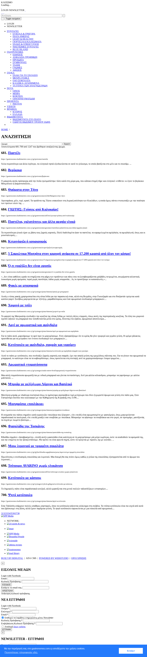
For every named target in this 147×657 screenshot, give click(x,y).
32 (4, 513)
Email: (4, 578)
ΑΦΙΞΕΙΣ (17, 70)
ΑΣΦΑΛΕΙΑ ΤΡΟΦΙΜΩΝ (25, 57)
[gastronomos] (14, 549)
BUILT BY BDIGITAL (12, 558)
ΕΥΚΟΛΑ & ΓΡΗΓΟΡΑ (24, 34)
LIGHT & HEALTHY (23, 39)
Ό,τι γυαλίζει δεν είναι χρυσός (29, 266)
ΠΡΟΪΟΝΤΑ (13, 101)
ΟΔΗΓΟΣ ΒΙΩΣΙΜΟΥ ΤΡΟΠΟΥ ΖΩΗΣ (31, 122)
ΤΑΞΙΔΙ (16, 65)
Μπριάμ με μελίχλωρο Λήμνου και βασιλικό (40, 384)
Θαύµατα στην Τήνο (23, 189)
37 (16, 513)
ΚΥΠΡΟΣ (17, 111)
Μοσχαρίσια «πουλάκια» (26, 404)
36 (14, 513)
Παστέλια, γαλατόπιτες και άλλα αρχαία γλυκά (41, 221)
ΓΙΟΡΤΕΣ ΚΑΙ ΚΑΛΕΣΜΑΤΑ (27, 41)
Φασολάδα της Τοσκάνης (26, 426)
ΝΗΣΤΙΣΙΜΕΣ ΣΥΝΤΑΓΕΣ (26, 47)
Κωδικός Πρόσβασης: (11, 581)
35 (11, 513)
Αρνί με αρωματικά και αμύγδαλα (32, 325)
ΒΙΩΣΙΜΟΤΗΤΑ (15, 117)
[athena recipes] (14, 545)
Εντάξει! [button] (131, 651)
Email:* (4, 614)
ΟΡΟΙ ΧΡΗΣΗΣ (78, 558)
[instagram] (2, 13)
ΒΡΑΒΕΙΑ (12, 109)
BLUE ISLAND (20, 49)
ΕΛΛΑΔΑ (17, 114)
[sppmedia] (7, 516)
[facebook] (1, 13)
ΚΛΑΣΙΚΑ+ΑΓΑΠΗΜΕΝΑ (26, 83)
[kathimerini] (13, 533)
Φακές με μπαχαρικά (23, 285)
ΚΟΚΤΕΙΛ (18, 96)
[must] (10, 528)
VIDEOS (11, 106)
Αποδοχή (15, 626)
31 (2, 513)
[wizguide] (12, 540)
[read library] (13, 553)
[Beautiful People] (15, 536)
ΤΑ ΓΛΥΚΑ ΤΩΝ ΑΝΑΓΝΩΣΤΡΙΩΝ (30, 85)
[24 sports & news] (16, 524)
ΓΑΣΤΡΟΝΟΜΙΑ (15, 52)
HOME (4, 129)
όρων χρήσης (19, 626)
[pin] (3, 13)
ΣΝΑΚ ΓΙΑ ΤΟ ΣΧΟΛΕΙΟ (25, 75)
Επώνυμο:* (6, 611)
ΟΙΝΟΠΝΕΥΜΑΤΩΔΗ (24, 98)
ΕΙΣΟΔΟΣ (6, 585)
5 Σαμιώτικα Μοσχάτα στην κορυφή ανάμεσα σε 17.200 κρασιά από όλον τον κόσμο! (69, 253)
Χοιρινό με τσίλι (20, 305)
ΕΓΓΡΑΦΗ (6, 629)
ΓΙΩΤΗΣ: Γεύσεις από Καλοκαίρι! (33, 209)
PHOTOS (17, 104)
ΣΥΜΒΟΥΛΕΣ (20, 62)
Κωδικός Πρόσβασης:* (11, 620)
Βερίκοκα (15, 170)
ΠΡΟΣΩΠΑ (18, 60)
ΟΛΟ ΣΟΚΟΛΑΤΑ (21, 80)
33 (7, 513)
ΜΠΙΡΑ (16, 93)
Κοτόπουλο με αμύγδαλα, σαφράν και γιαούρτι (42, 345)
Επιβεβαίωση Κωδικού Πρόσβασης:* (18, 623)
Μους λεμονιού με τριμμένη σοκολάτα (36, 446)
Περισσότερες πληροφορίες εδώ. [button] (21, 652)
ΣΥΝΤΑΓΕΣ (13, 31)
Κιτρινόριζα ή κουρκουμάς (27, 241)
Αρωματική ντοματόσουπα (27, 364)
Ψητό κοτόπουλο (20, 495)
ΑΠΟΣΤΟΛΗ (7, 591)
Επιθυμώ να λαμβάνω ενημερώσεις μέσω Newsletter (28, 617)
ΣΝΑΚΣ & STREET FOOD (26, 44)
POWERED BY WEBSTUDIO (53, 558)
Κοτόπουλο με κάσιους (24, 478)
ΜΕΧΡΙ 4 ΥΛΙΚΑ (21, 78)
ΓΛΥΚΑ (10, 72)
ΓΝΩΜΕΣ (17, 67)
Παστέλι (14, 153)
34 (9, 513)
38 (18, 513)
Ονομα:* (5, 608)
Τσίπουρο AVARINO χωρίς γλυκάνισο (35, 465)
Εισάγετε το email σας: (11, 587)
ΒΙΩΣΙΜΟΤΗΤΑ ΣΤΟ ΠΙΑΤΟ (27, 119)
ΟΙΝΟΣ (16, 91)
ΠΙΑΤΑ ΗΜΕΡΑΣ (21, 36)
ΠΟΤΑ (10, 88)
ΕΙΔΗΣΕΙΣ (18, 54)
